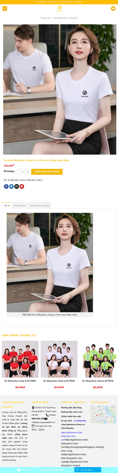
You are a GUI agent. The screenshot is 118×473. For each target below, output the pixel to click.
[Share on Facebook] (6, 186)
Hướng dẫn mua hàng (39, 206)
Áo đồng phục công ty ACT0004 (20, 381)
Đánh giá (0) (19, 206)
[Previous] (2, 367)
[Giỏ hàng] (113, 8)
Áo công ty (53, 2)
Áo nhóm (78, 2)
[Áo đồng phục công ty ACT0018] (59, 359)
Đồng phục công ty (35, 180)
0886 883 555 (38, 418)
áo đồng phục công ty (17, 180)
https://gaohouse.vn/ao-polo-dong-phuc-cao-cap (74, 458)
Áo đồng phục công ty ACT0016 (98, 381)
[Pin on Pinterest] (21, 186)
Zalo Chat (25, 470)
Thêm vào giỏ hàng (47, 171)
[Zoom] (7, 151)
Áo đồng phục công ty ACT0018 (59, 381)
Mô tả (6, 206)
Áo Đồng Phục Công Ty (66, 18)
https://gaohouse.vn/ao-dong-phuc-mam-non (75, 443)
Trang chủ (45, 18)
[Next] (116, 367)
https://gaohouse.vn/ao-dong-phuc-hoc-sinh (72, 436)
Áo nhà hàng (66, 2)
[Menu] (4, 8)
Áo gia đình (41, 2)
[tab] (7, 205)
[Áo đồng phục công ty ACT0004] (20, 359)
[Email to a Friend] (16, 186)
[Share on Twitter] (11, 186)
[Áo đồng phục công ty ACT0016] (97, 359)
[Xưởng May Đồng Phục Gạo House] (59, 8)
